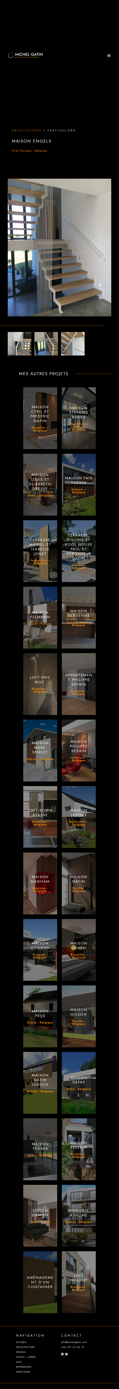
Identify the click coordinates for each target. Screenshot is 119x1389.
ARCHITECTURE (25, 1347)
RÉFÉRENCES (23, 1367)
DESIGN (21, 1352)
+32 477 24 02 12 (72, 1347)
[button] (109, 55)
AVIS (19, 1362)
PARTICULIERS (61, 130)
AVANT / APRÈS (26, 1357)
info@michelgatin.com (74, 1342)
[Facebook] (66, 1354)
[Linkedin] (62, 1354)
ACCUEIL (21, 1342)
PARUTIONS (23, 1372)
